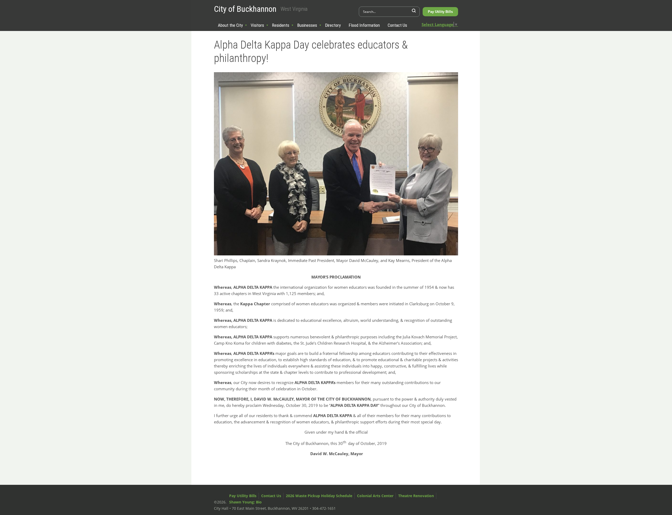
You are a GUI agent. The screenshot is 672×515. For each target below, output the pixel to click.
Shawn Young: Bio (245, 502)
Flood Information (364, 25)
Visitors (257, 25)
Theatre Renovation (416, 495)
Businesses (307, 25)
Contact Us (397, 25)
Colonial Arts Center (375, 495)
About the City (230, 25)
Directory (333, 25)
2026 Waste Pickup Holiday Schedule (319, 495)
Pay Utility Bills (440, 12)
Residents (280, 25)
